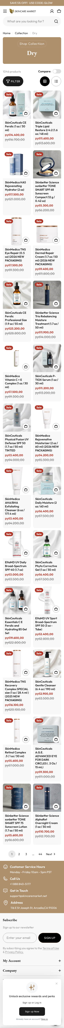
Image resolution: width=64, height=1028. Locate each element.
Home (6, 33)
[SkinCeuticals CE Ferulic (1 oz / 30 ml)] (17, 105)
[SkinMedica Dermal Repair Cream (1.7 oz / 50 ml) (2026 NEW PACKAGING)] (47, 231)
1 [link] (11, 854)
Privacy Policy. (14, 952)
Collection (21, 33)
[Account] (52, 11)
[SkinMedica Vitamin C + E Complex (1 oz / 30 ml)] (17, 358)
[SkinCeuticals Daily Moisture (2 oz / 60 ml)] (47, 481)
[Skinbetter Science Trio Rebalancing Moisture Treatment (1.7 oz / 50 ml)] (47, 295)
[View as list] (56, 81)
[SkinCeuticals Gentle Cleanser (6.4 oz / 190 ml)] (47, 664)
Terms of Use (50, 948)
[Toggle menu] (5, 11)
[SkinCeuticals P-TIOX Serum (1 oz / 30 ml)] (47, 358)
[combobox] (32, 21)
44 (40, 854)
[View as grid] (45, 81)
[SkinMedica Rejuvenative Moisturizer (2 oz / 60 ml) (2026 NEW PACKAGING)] (47, 418)
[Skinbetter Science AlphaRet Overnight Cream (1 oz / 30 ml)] (47, 798)
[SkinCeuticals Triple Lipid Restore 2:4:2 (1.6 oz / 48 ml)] (47, 105)
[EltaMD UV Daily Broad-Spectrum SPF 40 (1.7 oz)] (17, 544)
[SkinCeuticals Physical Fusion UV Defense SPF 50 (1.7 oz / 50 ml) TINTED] (17, 418)
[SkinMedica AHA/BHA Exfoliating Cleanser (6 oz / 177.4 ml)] (17, 481)
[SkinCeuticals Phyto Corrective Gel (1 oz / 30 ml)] (47, 544)
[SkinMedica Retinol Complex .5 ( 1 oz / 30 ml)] (17, 731)
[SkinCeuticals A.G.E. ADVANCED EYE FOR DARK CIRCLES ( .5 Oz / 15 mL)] (47, 731)
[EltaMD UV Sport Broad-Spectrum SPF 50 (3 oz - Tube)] (47, 600)
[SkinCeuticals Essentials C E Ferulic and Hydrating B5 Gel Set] (17, 600)
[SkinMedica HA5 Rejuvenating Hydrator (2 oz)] (17, 164)
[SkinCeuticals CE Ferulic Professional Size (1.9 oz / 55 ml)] (17, 295)
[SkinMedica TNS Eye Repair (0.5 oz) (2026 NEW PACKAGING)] (17, 231)
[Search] (56, 21)
